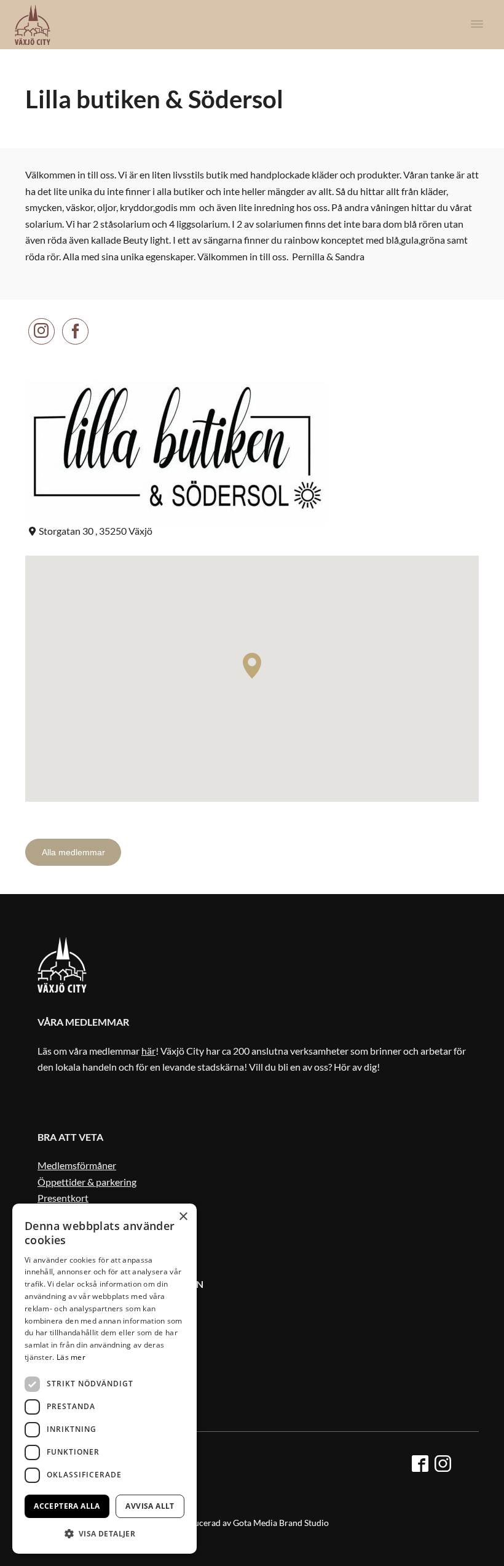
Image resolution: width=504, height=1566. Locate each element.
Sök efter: (460, 764)
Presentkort (63, 1198)
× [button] (182, 1216)
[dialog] (104, 1379)
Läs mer (71, 1357)
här (148, 1051)
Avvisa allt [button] (149, 1506)
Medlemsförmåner (76, 1165)
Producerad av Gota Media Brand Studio (252, 1523)
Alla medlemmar (73, 852)
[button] (104, 1533)
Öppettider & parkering (86, 1182)
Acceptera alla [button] (67, 1506)
